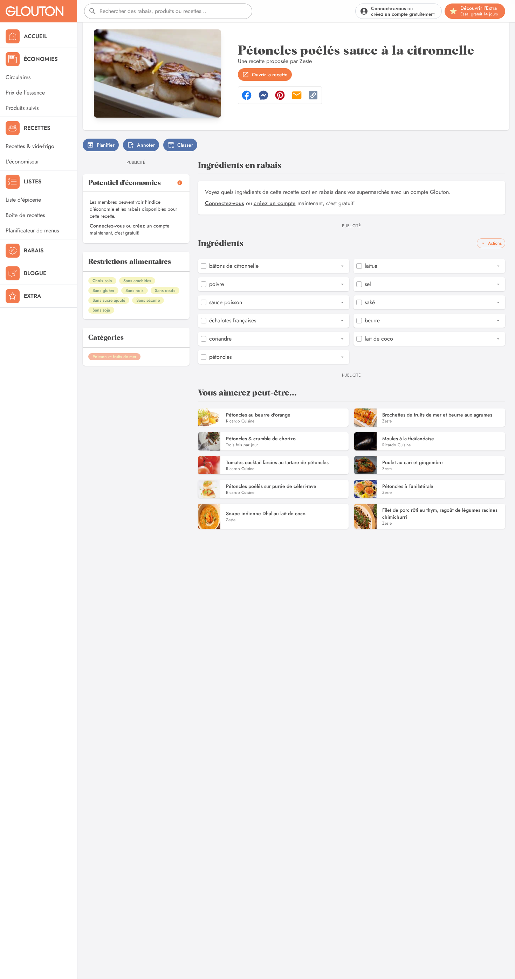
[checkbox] (203, 266)
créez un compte (151, 225)
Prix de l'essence (25, 93)
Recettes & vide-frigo (30, 146)
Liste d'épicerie (23, 200)
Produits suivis (22, 108)
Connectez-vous (107, 225)
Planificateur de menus (32, 230)
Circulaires (18, 77)
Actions (495, 243)
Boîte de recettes (25, 215)
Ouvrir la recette (270, 74)
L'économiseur (22, 162)
